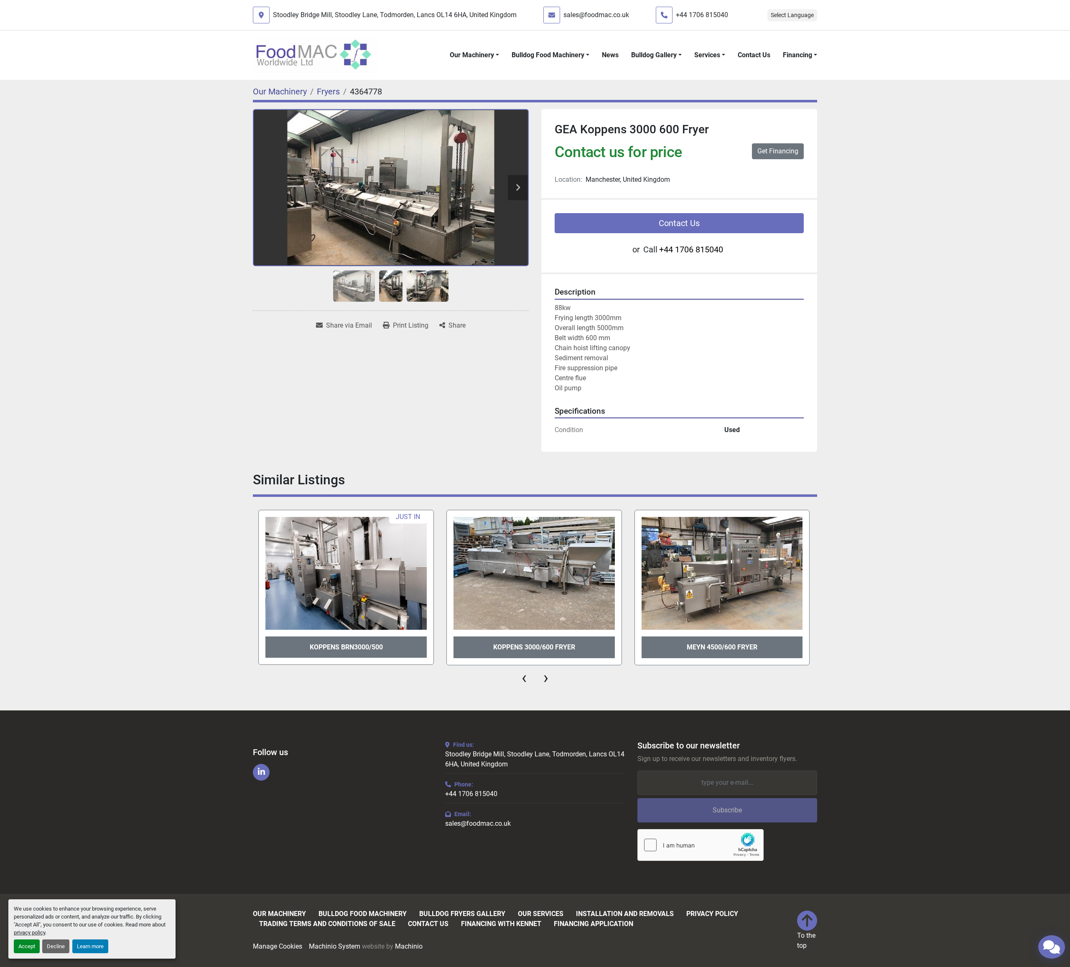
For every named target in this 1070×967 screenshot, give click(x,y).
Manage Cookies (277, 946)
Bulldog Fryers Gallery (462, 914)
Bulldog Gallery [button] (654, 55)
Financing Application (593, 924)
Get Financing (777, 151)
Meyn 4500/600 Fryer (722, 647)
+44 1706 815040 (702, 15)
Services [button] (707, 55)
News (610, 55)
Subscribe (727, 810)
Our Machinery (472, 55)
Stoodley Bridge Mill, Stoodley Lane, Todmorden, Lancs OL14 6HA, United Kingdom (395, 15)
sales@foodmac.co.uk (596, 15)
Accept (26, 946)
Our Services (540, 914)
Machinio (409, 946)
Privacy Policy (712, 914)
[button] (474, 55)
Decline (56, 946)
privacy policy (29, 932)
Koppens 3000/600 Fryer (534, 647)
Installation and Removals (625, 914)
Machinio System (334, 946)
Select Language (792, 15)
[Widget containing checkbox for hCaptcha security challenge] (700, 845)
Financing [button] (797, 55)
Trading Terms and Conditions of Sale (327, 924)
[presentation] (524, 677)
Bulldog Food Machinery (548, 55)
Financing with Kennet (501, 924)
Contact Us (754, 55)
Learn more (90, 946)
